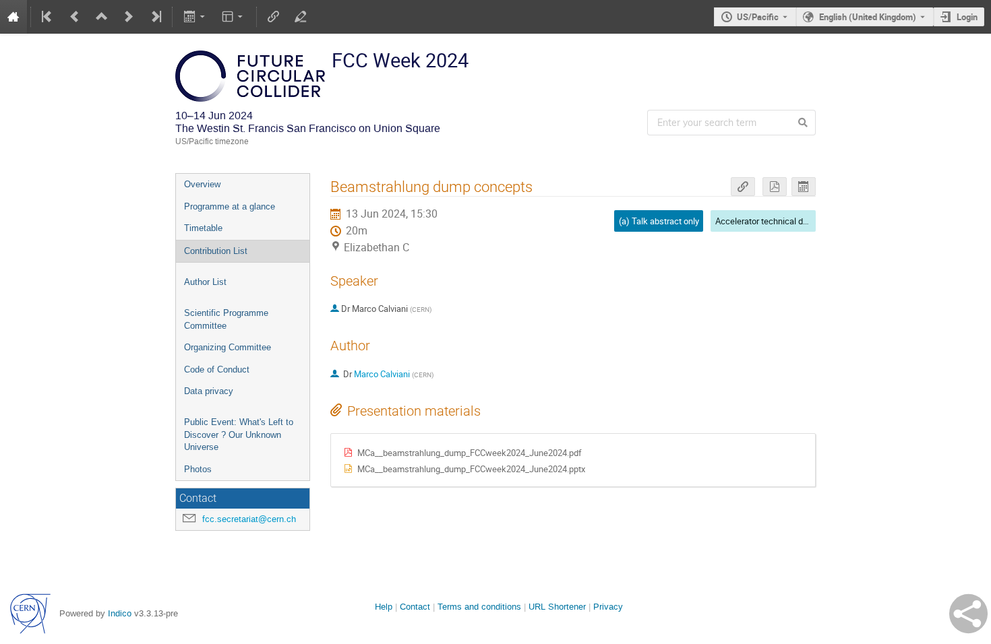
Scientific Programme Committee (226, 319)
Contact (415, 606)
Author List (205, 282)
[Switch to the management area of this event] (300, 17)
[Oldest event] (47, 17)
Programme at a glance (229, 206)
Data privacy (208, 391)
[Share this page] (968, 613)
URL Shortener (557, 606)
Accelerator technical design (769, 221)
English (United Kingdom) (867, 17)
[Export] (195, 17)
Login (967, 17)
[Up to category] (101, 17)
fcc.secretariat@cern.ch (249, 519)
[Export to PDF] (774, 187)
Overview (202, 184)
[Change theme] (233, 17)
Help (383, 606)
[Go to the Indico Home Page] (13, 17)
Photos (198, 469)
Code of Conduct (216, 369)
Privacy (608, 606)
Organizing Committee (227, 347)
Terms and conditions (479, 606)
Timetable (203, 228)
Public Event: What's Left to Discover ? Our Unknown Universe (238, 434)
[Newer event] (128, 17)
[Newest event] (155, 17)
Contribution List (215, 251)
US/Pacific (758, 17)
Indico (119, 613)
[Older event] (74, 17)
